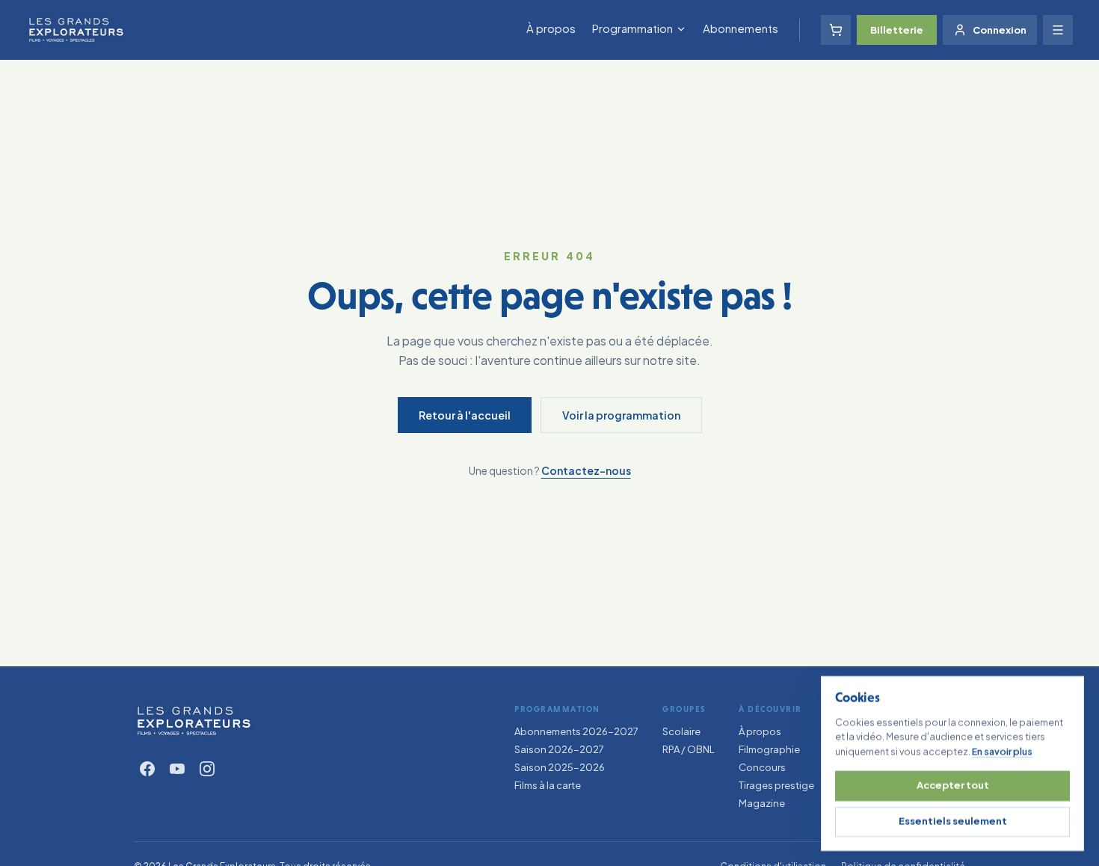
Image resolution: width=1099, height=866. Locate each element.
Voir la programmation (621, 415)
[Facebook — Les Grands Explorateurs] (147, 768)
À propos (551, 28)
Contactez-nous (586, 470)
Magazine (762, 803)
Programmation (632, 28)
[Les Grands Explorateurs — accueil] (194, 721)
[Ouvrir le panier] (836, 30)
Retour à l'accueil (465, 415)
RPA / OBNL (688, 749)
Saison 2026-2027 (559, 749)
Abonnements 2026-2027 (576, 731)
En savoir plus (1002, 751)
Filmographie (769, 749)
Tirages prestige (776, 785)
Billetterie (896, 30)
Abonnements (740, 28)
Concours (762, 767)
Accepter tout (953, 785)
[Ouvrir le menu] (1058, 30)
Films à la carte (547, 785)
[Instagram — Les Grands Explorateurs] (207, 768)
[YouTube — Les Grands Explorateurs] (177, 768)
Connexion (999, 30)
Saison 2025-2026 (559, 767)
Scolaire (681, 731)
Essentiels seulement (953, 821)
